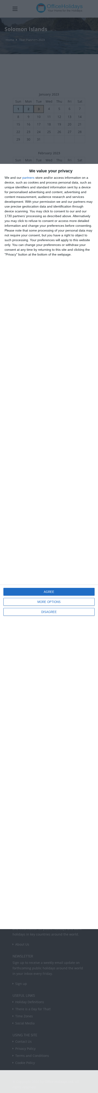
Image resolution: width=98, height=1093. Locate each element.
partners (28, 177)
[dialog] (49, 546)
